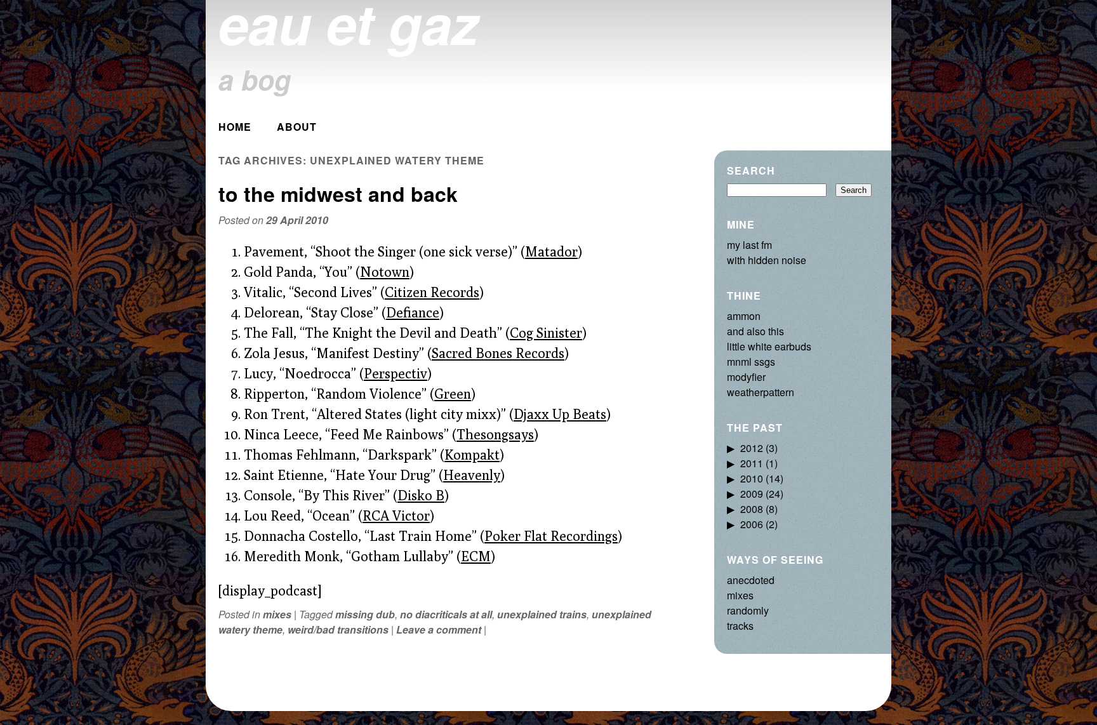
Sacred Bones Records (498, 353)
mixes (277, 614)
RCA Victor (396, 515)
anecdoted (751, 580)
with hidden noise (766, 260)
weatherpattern (760, 392)
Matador (551, 251)
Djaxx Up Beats (560, 414)
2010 (751, 478)
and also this (755, 331)
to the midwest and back (338, 193)
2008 (751, 509)
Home (234, 126)
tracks (740, 625)
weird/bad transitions (338, 629)
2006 (751, 524)
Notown (384, 271)
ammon (744, 316)
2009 (751, 493)
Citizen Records (432, 292)
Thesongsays (495, 434)
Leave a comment (438, 629)
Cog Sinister (546, 332)
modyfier (746, 376)
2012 (751, 448)
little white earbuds (769, 346)
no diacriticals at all (446, 614)
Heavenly (471, 475)
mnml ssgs (751, 361)
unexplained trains (542, 614)
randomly (748, 610)
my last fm (749, 244)
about (297, 126)
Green (452, 393)
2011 (751, 463)
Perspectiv (395, 373)
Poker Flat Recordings (551, 536)
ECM (476, 556)
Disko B (420, 495)
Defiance (412, 312)
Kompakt (472, 454)
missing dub (365, 614)
